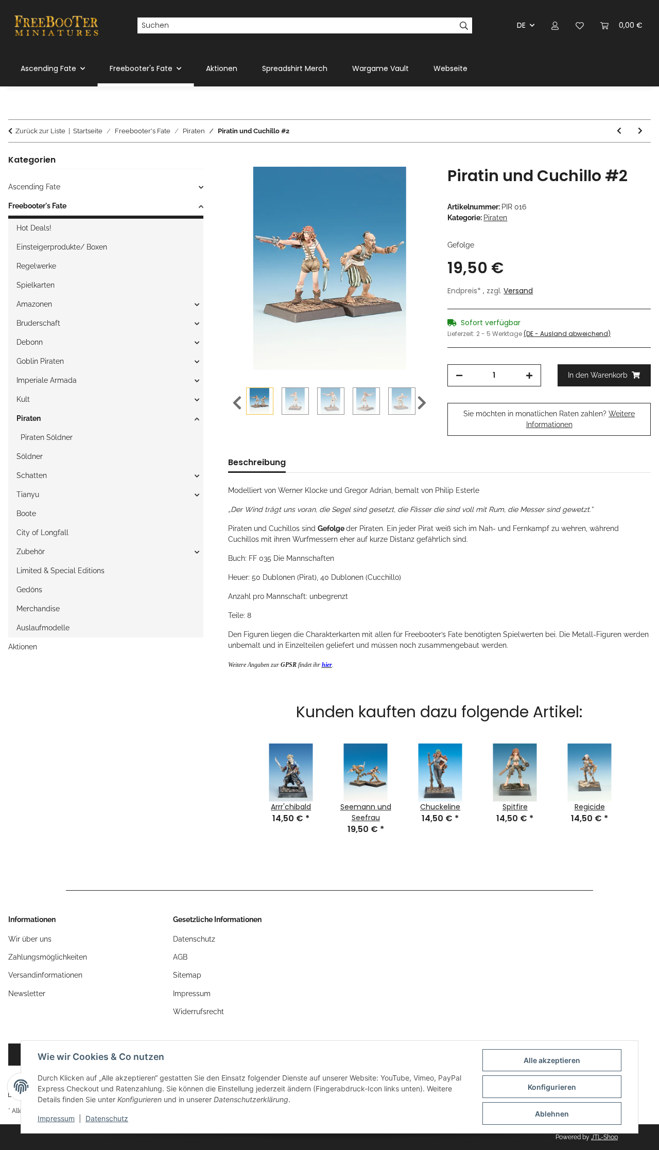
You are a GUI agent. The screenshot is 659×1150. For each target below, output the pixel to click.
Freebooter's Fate (37, 206)
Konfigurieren (552, 1087)
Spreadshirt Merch (294, 68)
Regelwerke (36, 266)
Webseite (450, 68)
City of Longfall (42, 532)
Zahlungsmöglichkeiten (47, 957)
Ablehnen (552, 1113)
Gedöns (29, 590)
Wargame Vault (380, 68)
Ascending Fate (34, 187)
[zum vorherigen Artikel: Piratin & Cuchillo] (619, 131)
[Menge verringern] (459, 375)
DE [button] (521, 25)
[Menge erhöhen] (529, 375)
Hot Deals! (33, 228)
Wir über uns (29, 939)
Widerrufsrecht (198, 1011)
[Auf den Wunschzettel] (409, 186)
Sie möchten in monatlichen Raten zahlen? (549, 419)
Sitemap (187, 975)
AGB (180, 957)
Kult (23, 399)
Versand (518, 291)
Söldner (29, 456)
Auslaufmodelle (43, 628)
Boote (26, 513)
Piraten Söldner (47, 437)
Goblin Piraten (40, 361)
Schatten (31, 475)
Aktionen (22, 647)
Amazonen (34, 304)
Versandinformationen (45, 975)
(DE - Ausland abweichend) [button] (567, 333)
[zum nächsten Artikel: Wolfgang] (640, 131)
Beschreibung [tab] (257, 462)
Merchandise (38, 609)
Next (422, 403)
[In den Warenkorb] (236, 161)
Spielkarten (35, 285)
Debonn (29, 342)
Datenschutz (106, 1118)
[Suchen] (464, 25)
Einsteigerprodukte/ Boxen (61, 247)
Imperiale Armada (46, 380)
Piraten (495, 218)
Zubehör (30, 551)
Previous (237, 403)
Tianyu (27, 494)
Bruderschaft (38, 323)
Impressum (56, 1118)
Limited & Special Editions (60, 571)
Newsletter (26, 993)
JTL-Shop (604, 1137)
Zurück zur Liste (40, 131)
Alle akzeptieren (552, 1060)
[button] (555, 25)
